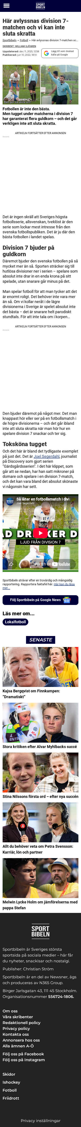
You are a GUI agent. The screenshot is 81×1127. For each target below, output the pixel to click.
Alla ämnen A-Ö (18, 1046)
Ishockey (11, 1082)
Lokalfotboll (15, 622)
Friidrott (11, 1098)
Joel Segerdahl (46, 456)
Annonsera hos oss (21, 1040)
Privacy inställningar (40, 1120)
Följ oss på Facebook (23, 1054)
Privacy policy (16, 1028)
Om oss (10, 1011)
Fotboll (24, 40)
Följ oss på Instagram (24, 1060)
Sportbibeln (9, 40)
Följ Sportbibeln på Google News (35, 600)
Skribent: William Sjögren (19, 46)
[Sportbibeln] (40, 6)
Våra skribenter (18, 1017)
